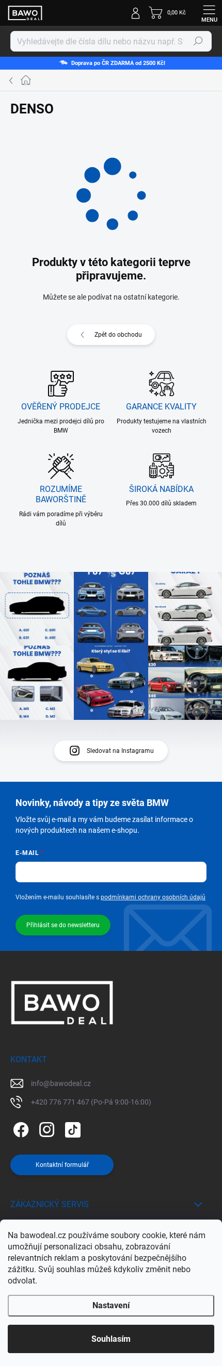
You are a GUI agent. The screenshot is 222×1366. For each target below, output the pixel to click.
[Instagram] (45, 1128)
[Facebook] (19, 1128)
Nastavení (111, 1305)
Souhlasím (111, 1339)
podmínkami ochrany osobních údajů (153, 897)
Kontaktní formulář (62, 1164)
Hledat (198, 41)
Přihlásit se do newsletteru (63, 925)
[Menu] (209, 13)
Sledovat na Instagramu (120, 750)
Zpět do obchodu (118, 334)
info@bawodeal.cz (61, 1083)
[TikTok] (71, 1128)
